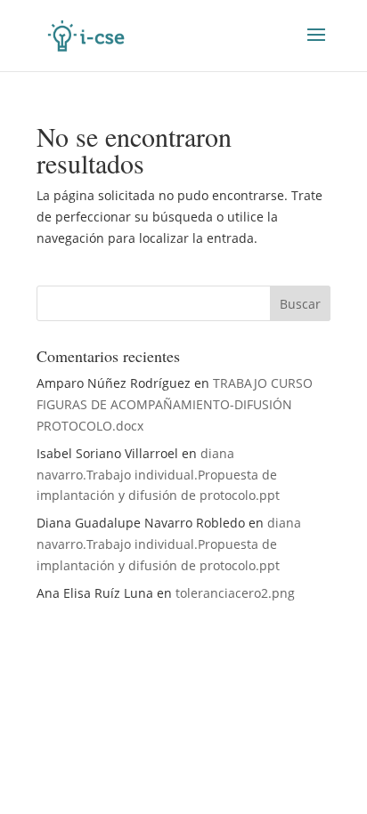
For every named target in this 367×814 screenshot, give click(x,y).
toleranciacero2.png (235, 592)
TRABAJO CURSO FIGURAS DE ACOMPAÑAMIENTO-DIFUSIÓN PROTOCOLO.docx (175, 404)
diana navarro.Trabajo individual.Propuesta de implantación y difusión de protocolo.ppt (158, 474)
